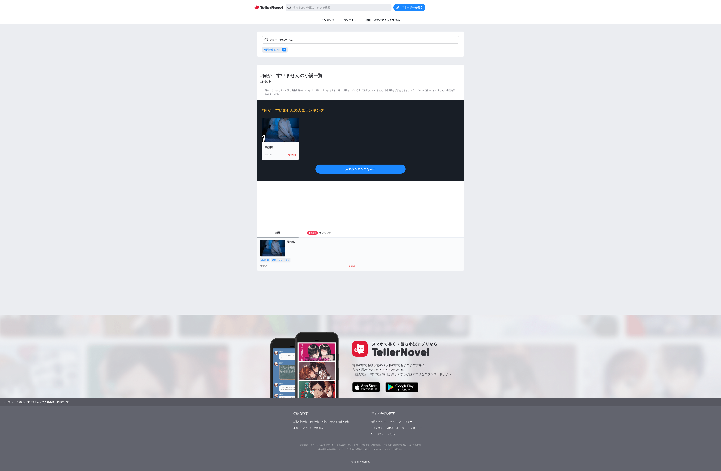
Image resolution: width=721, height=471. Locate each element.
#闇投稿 (272, 49)
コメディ (391, 434)
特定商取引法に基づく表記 (395, 445)
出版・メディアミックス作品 (308, 428)
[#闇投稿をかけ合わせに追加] (285, 50)
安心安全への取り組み (371, 445)
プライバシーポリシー (382, 449)
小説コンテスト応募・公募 (335, 421)
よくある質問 (415, 445)
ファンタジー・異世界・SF (385, 428)
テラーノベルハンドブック (322, 445)
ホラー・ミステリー (412, 428)
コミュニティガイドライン (347, 445)
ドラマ (380, 434)
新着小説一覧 (300, 421)
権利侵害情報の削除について (330, 449)
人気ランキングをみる (360, 169)
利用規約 (304, 445)
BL (372, 434)
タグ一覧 (314, 421)
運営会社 (399, 449)
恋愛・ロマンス (379, 421)
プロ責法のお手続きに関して (358, 449)
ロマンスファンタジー (401, 421)
